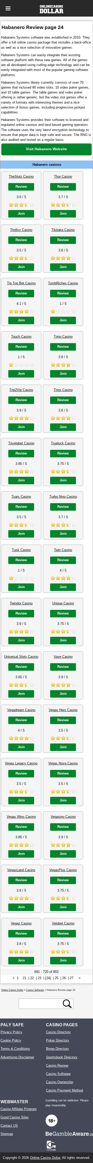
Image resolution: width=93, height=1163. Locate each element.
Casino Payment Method (64, 1090)
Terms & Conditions (15, 1049)
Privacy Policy (11, 1032)
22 (32, 978)
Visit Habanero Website (46, 149)
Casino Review (57, 1065)
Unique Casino (63, 603)
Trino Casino (63, 336)
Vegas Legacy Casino (21, 763)
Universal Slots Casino (21, 657)
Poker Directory (57, 1040)
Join (21, 213)
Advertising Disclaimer (17, 1057)
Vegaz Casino (21, 923)
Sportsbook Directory (62, 1057)
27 (71, 978)
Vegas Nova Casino (63, 763)
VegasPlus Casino (63, 870)
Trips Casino (63, 390)
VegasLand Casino (21, 870)
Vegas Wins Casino (21, 817)
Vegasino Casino (63, 817)
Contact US (9, 1126)
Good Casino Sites (15, 1117)
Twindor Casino (21, 603)
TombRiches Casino (63, 283)
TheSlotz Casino (21, 176)
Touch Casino (21, 336)
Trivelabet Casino (21, 443)
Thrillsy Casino (21, 230)
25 (56, 978)
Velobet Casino (63, 923)
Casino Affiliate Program (19, 1109)
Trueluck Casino (63, 443)
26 (64, 978)
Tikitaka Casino (63, 230)
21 (24, 978)
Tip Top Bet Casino (21, 283)
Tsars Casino (21, 497)
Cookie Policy (11, 1040)
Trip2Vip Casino (21, 390)
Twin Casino (63, 550)
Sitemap (7, 1134)
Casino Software (58, 1074)
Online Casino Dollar (45, 1158)
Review (21, 187)
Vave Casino (63, 657)
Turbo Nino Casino (63, 497)
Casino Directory (58, 1032)
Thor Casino (63, 176)
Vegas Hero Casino (63, 710)
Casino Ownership (59, 1082)
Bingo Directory (57, 1049)
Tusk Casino (21, 550)
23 (39, 978)
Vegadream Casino (21, 710)
